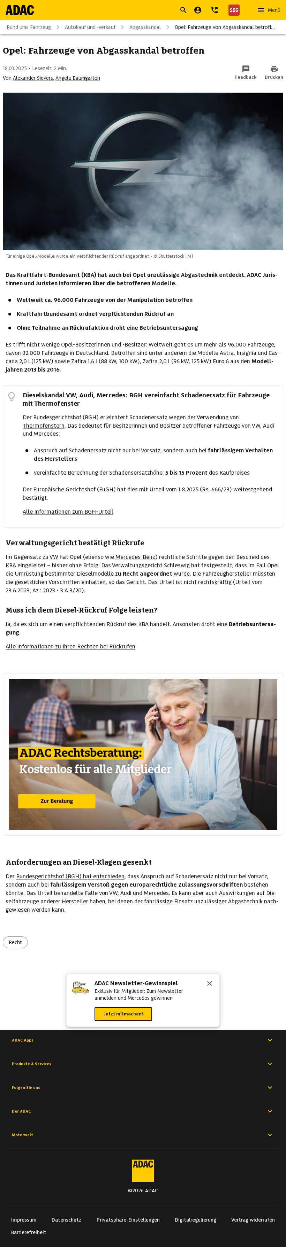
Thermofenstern (44, 425)
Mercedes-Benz (135, 557)
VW (54, 557)
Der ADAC (21, 1111)
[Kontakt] (214, 10)
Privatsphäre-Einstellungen (128, 1220)
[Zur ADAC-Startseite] (20, 10)
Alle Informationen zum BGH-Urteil (68, 511)
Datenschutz (66, 1220)
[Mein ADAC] (198, 10)
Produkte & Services (31, 1063)
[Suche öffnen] (183, 10)
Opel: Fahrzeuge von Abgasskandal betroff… (225, 27)
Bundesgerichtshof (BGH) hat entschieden (70, 876)
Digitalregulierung (195, 1220)
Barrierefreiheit (28, 1232)
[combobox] (134, 11)
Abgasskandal (145, 27)
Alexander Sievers (33, 78)
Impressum (24, 1220)
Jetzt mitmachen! (123, 1014)
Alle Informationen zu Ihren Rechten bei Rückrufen (70, 646)
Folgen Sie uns (26, 1087)
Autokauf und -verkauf (90, 27)
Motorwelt (22, 1134)
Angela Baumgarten (77, 78)
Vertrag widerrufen (253, 1220)
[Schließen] (209, 984)
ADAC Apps (22, 1040)
